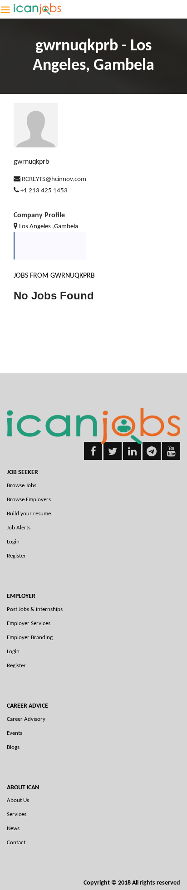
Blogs (13, 747)
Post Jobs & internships (35, 609)
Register (16, 556)
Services (16, 814)
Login (13, 542)
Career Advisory (26, 719)
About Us (18, 800)
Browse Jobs (21, 486)
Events (14, 733)
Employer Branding (30, 638)
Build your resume (29, 514)
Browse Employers (29, 500)
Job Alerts (18, 528)
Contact (16, 843)
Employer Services (28, 623)
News (13, 828)
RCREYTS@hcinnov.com (54, 179)
